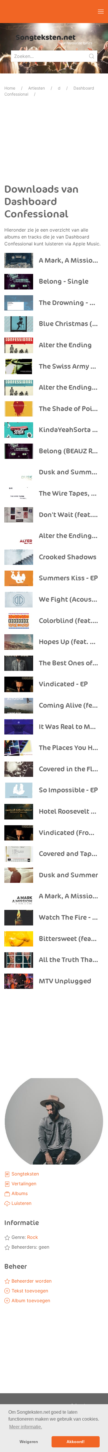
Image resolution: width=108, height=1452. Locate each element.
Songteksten (24, 1174)
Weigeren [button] (29, 1441)
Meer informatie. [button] (25, 1426)
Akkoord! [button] (76, 1441)
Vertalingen (23, 1183)
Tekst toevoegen (29, 1291)
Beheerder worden (31, 1281)
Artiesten (36, 88)
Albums (19, 1193)
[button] (101, 11)
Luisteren (20, 1203)
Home (9, 88)
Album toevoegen (30, 1300)
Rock (32, 1237)
